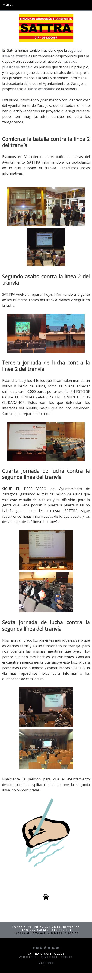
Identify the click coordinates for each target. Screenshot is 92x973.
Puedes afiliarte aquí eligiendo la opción (46, 932)
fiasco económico (41, 89)
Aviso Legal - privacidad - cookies (46, 956)
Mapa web (46, 962)
